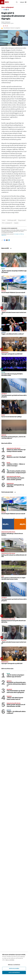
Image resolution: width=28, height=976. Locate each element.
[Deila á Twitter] (6, 10)
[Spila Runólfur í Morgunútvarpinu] (14, 38)
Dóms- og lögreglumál (7, 7)
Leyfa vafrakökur (14, 972)
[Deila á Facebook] (4, 10)
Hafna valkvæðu (14, 968)
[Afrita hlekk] (2, 10)
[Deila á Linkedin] (8, 10)
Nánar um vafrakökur (10, 960)
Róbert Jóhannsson (5, 22)
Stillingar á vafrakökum (14, 964)
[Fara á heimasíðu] (5, 2)
